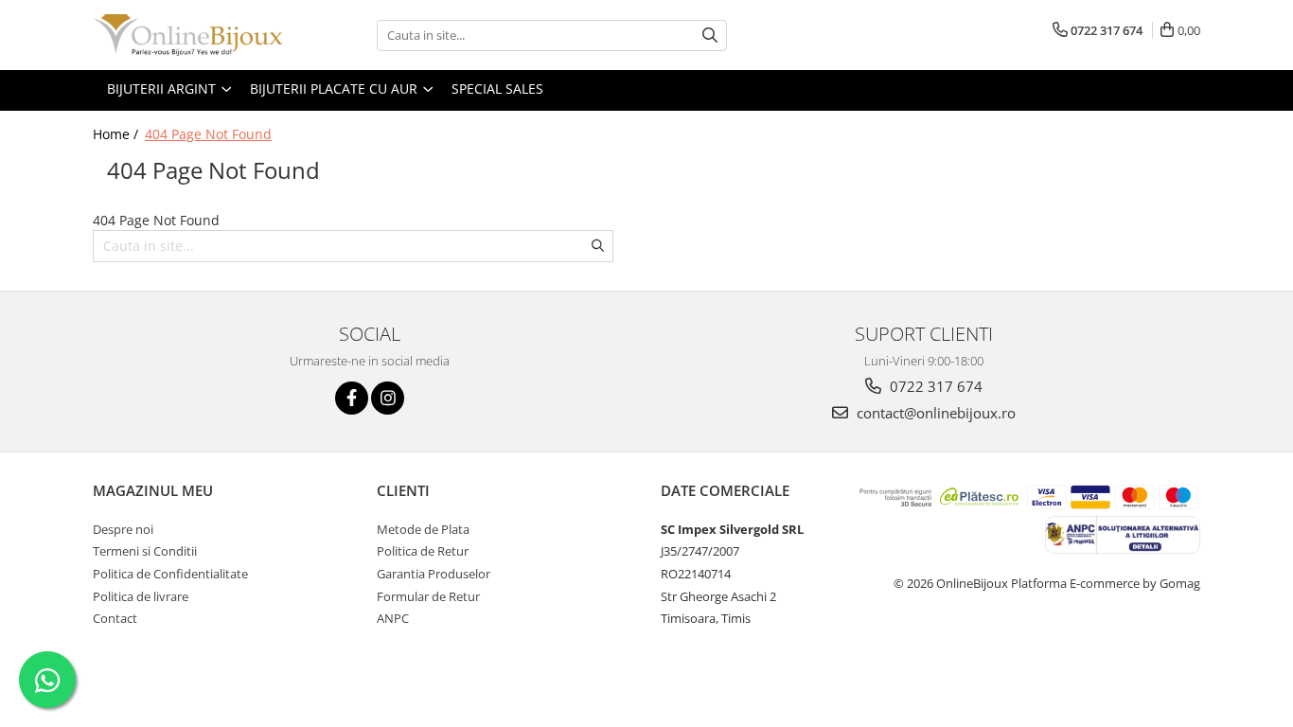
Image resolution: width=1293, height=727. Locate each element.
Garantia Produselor (433, 573)
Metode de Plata (423, 529)
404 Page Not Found (208, 134)
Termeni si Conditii (145, 550)
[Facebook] (351, 398)
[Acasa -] (187, 35)
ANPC (393, 618)
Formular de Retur (428, 596)
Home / (117, 134)
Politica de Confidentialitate (170, 573)
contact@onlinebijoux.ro (934, 412)
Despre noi (123, 529)
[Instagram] (387, 398)
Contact (115, 618)
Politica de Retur (423, 550)
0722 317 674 (934, 386)
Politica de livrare (140, 596)
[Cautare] (710, 35)
